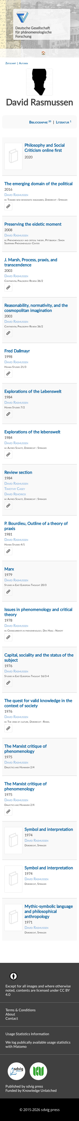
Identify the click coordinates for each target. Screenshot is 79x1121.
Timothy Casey (14, 489)
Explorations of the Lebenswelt (32, 392)
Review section (18, 472)
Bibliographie (40, 122)
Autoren (23, 63)
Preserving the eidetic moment (32, 224)
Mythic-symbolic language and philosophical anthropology (49, 911)
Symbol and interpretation (49, 829)
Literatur (63, 122)
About (10, 1014)
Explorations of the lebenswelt (32, 432)
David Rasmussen (16, 195)
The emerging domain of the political (38, 184)
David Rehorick (15, 494)
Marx (9, 569)
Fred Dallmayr (17, 351)
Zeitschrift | (12, 63)
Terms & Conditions (20, 1010)
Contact (11, 1018)
